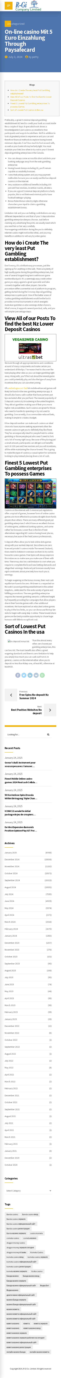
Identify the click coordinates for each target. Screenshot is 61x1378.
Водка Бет (44, 1285)
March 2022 (10, 1081)
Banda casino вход (30, 1214)
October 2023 (11, 956)
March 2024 (10, 921)
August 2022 (10, 1053)
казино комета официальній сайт (21, 1318)
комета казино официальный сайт (22, 1342)
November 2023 (12, 949)
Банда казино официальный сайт (21, 1285)
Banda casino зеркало (16, 1219)
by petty (33, 57)
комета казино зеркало (17, 1333)
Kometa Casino (36, 1252)
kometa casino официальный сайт (21, 1261)
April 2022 (9, 1074)
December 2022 (12, 1026)
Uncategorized (16, 23)
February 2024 (11, 928)
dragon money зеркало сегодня (20, 1247)
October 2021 (11, 1102)
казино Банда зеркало (16, 1299)
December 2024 (12, 859)
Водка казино (12, 1290)
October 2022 (11, 1040)
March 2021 (10, 1137)
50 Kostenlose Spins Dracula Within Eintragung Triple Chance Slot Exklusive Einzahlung (21, 798)
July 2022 (9, 1060)
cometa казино (29, 1238)
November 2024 (12, 866)
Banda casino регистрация (18, 1228)
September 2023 (12, 963)
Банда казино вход (31, 1276)
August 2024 (10, 887)
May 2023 (9, 991)
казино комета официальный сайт (22, 1314)
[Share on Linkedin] (30, 675)
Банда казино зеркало (16, 1280)
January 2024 (11, 935)
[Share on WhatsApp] (42, 675)
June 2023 (9, 984)
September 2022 (12, 1046)
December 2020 (12, 1157)
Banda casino (12, 1214)
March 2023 (10, 1005)
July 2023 (9, 977)
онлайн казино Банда (16, 1352)
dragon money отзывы (16, 1252)
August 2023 (10, 970)
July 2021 (9, 1123)
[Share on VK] (36, 675)
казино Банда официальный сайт (21, 1304)
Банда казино (13, 1276)
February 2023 (11, 1012)
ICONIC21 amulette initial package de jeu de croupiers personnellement (19, 814)
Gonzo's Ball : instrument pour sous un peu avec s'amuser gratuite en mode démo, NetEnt (21, 766)
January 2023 (11, 1019)
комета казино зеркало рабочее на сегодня (25, 1337)
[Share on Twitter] (23, 675)
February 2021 (11, 1143)
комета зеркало (41, 1323)
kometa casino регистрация (19, 1266)
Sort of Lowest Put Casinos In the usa (26, 110)
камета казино (13, 1323)
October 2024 (11, 873)
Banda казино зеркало (16, 1233)
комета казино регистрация (19, 1347)
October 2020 (11, 1164)
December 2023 (12, 942)
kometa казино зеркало (17, 1271)
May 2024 (9, 908)
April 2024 (9, 915)
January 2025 (11, 852)
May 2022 (9, 1067)
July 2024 (9, 894)
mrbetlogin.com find (18, 388)
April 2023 (9, 998)
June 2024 (9, 901)
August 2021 (10, 1116)
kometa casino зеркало (38, 1257)
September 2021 (12, 1109)
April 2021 (9, 1130)
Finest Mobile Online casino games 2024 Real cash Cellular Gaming (20, 782)
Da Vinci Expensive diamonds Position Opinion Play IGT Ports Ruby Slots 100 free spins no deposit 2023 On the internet (21, 832)
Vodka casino (37, 1271)
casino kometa (36, 1233)
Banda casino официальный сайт (21, 1224)
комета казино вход (32, 1328)
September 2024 (12, 880)
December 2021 (12, 1095)
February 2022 (11, 1088)
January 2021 (11, 1151)
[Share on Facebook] (17, 675)
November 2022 (12, 1032)
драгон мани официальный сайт (21, 1295)
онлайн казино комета (39, 1352)
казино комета (13, 1309)
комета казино (13, 1328)
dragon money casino (16, 1242)
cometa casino (13, 1238)
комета (26, 1323)
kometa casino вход (15, 1257)
